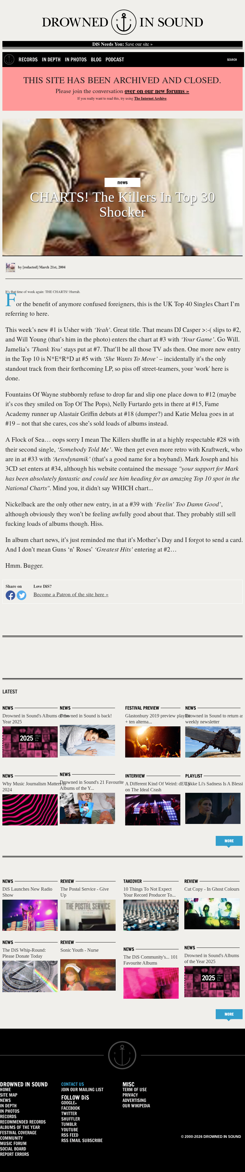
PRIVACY (130, 1095)
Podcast (114, 59)
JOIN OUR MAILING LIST (82, 1089)
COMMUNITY (11, 1138)
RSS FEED (69, 1135)
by (27, 267)
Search (232, 59)
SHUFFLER (70, 1119)
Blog (96, 59)
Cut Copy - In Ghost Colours (211, 889)
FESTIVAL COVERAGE (18, 1133)
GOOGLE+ (69, 1103)
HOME (5, 1089)
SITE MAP (8, 1095)
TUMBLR (68, 1124)
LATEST (9, 691)
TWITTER (69, 1113)
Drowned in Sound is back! (86, 715)
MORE (229, 840)
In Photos (76, 59)
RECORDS (8, 1116)
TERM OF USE (134, 1089)
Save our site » (122, 44)
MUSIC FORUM (13, 1143)
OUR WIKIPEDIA (136, 1106)
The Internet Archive (150, 98)
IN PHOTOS (9, 1111)
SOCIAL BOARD (13, 1149)
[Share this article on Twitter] (21, 595)
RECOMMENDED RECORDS (23, 1122)
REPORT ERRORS (14, 1154)
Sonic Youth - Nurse (79, 950)
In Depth (51, 59)
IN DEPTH (8, 1106)
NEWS (5, 1100)
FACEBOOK (70, 1108)
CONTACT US (72, 1084)
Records (28, 59)
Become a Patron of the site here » (70, 594)
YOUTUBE (69, 1130)
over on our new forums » (157, 90)
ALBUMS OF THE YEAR (20, 1127)
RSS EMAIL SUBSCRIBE (81, 1140)
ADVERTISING (134, 1100)
